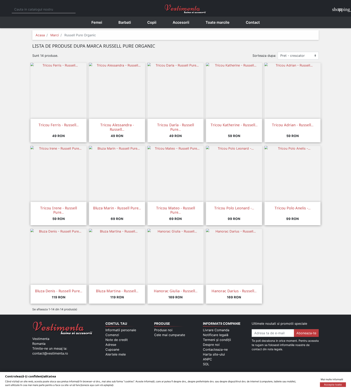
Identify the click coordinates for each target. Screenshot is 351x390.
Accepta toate (333, 384)
